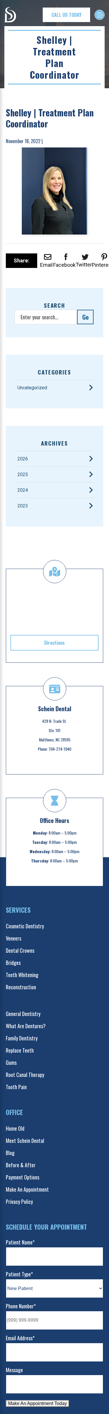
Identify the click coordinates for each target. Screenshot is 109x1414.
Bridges (13, 962)
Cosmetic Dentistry (25, 926)
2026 (22, 459)
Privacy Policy (19, 1201)
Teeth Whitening (22, 975)
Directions (54, 642)
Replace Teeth (20, 1050)
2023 (22, 506)
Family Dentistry (21, 1038)
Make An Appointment (27, 1189)
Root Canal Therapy (25, 1074)
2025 (22, 474)
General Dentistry (23, 1013)
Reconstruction (21, 987)
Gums (11, 1062)
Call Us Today (66, 14)
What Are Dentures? (26, 1026)
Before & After (20, 1165)
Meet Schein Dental (25, 1140)
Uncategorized (32, 387)
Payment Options (22, 1177)
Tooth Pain (16, 1087)
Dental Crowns (20, 950)
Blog (10, 1153)
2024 (22, 490)
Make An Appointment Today (37, 1403)
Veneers (13, 938)
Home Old (15, 1128)
